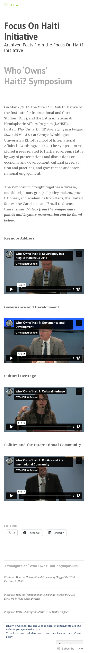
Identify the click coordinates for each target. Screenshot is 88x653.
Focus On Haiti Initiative (31, 31)
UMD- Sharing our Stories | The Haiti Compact (42, 612)
